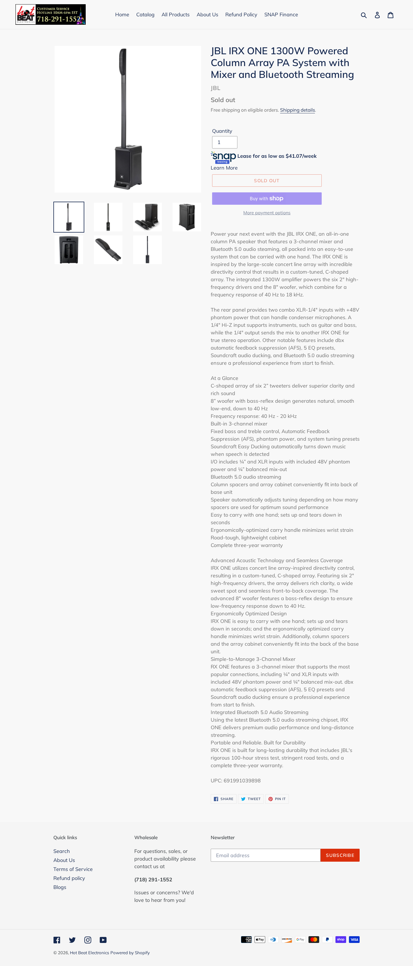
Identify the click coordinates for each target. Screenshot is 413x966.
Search (61, 851)
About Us (64, 860)
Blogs (59, 887)
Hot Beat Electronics (89, 952)
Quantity (222, 131)
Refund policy (69, 878)
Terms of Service (73, 869)
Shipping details (297, 110)
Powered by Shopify (130, 952)
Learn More (224, 168)
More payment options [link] (267, 212)
